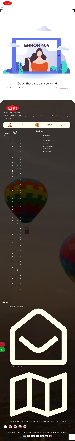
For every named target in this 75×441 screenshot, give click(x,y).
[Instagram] (10, 426)
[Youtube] (15, 426)
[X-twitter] (20, 426)
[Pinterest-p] (25, 426)
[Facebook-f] (5, 426)
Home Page (64, 88)
